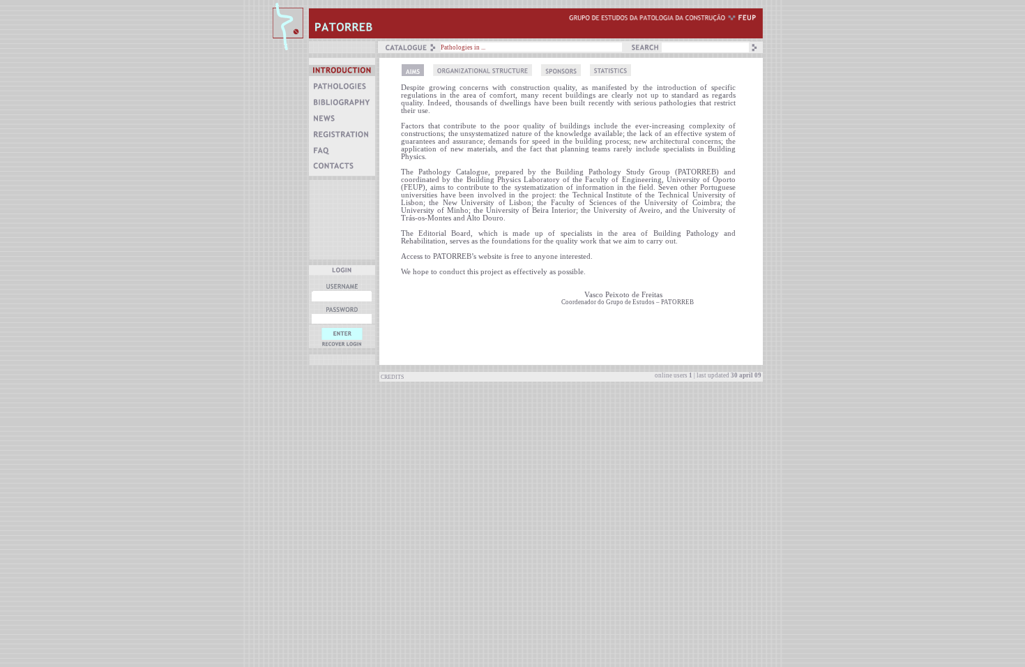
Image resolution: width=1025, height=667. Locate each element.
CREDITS (391, 377)
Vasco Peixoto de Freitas (611, 295)
